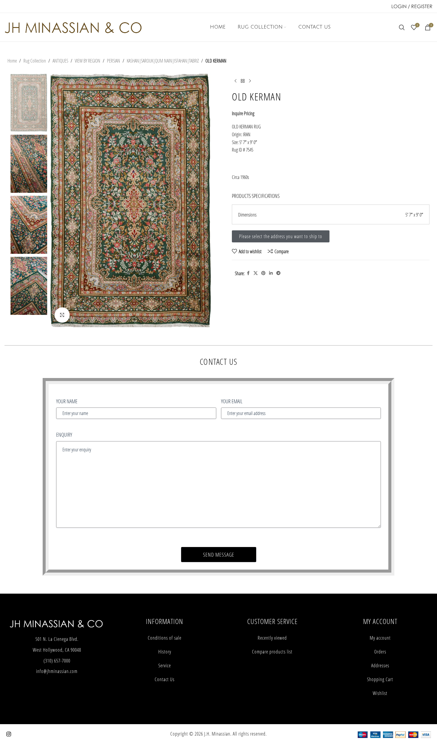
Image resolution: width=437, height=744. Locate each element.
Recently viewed (272, 638)
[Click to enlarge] (62, 314)
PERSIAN (113, 60)
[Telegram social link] (278, 273)
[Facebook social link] (248, 273)
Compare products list (272, 651)
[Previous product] (235, 81)
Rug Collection (34, 60)
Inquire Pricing (243, 113)
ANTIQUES (60, 60)
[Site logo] (73, 26)
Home (12, 60)
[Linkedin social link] (271, 273)
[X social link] (255, 273)
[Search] (402, 27)
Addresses (380, 665)
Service (164, 665)
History (164, 651)
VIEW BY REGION (87, 60)
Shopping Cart (380, 679)
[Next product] (249, 81)
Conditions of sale (164, 638)
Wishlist (380, 693)
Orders (380, 651)
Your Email (231, 401)
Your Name (66, 401)
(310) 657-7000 (57, 660)
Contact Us (164, 679)
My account (380, 638)
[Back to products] (242, 81)
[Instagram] (8, 734)
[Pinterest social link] (263, 273)
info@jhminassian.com (56, 671)
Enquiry (64, 434)
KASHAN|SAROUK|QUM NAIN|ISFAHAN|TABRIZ (163, 60)
